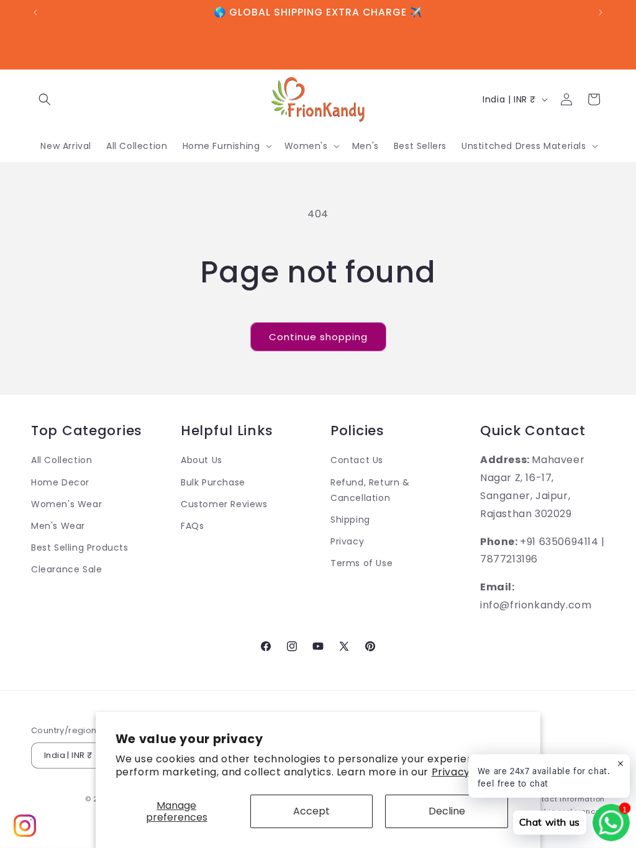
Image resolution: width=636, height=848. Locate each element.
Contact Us (356, 460)
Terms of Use (361, 563)
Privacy (347, 541)
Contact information (565, 799)
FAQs (192, 526)
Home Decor (60, 482)
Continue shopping (318, 336)
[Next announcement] (600, 12)
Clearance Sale (66, 569)
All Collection (61, 460)
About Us (201, 460)
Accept (311, 811)
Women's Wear (66, 504)
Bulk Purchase (213, 482)
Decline (447, 811)
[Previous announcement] (35, 12)
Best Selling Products (80, 547)
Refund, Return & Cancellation (370, 490)
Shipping (350, 519)
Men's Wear (58, 526)
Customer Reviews (224, 504)
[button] (44, 99)
